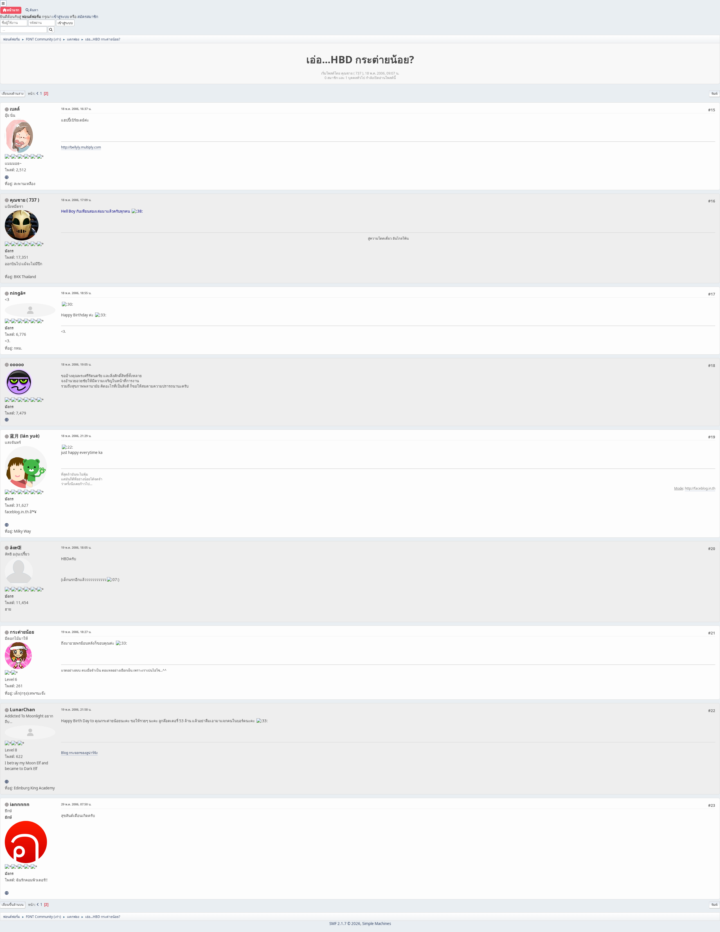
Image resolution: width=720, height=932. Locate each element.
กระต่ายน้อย (22, 632)
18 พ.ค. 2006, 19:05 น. (76, 364)
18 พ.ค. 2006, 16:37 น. (76, 109)
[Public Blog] (6, 524)
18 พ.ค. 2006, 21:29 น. (76, 436)
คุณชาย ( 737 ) (24, 200)
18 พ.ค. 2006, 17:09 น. (76, 200)
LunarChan (22, 709)
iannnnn (20, 804)
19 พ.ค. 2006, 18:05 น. (76, 547)
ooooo (17, 364)
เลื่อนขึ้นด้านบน (13, 904)
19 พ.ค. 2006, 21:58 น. (76, 709)
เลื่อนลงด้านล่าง (12, 93)
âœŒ (16, 547)
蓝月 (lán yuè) (24, 436)
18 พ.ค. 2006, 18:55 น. (76, 293)
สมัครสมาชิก (87, 16)
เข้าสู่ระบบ (60, 16)
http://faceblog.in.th (700, 488)
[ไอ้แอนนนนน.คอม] (6, 892)
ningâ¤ (18, 293)
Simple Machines (376, 923)
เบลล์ (15, 109)
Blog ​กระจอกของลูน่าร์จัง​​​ (79, 752)
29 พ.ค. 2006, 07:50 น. (76, 804)
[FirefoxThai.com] (6, 419)
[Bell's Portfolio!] (6, 177)
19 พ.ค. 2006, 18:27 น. (76, 632)
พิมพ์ (714, 93)
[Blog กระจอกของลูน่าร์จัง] (6, 781)
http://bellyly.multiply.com (81, 147)
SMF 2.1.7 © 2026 (344, 923)
